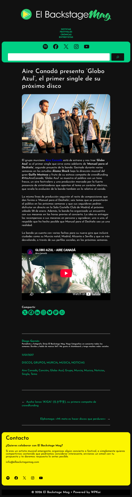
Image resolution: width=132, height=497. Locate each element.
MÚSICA (64, 362)
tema (34, 374)
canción (44, 370)
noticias (99, 370)
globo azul (57, 370)
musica (88, 370)
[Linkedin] (37, 312)
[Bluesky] (49, 312)
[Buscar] (117, 56)
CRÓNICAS (66, 35)
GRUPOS (39, 362)
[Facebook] (31, 312)
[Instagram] (43, 312)
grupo (69, 370)
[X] (25, 312)
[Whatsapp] (62, 312)
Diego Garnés (30, 341)
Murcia (78, 370)
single (25, 374)
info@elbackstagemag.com (22, 462)
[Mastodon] (56, 312)
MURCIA (52, 362)
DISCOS (27, 362)
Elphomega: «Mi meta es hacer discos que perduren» (73, 419)
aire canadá (29, 370)
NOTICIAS (78, 362)
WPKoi (96, 492)
